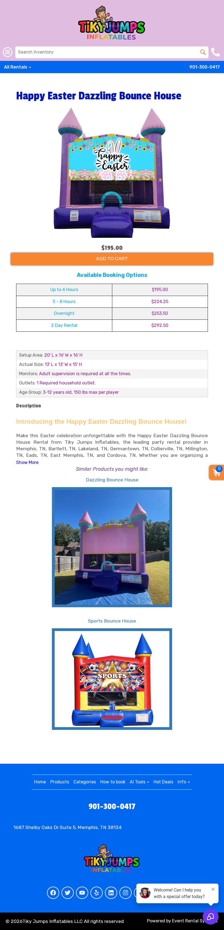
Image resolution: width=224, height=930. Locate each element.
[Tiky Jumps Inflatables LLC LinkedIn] (111, 893)
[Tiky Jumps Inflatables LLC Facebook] (53, 893)
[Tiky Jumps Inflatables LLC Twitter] (67, 893)
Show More (27, 462)
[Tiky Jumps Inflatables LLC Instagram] (125, 893)
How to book (112, 781)
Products (59, 781)
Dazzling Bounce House (112, 479)
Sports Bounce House (112, 621)
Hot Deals (163, 781)
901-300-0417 (204, 67)
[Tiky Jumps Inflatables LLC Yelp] (96, 893)
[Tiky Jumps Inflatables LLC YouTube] (82, 893)
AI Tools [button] (138, 781)
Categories (84, 781)
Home (40, 781)
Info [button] (182, 781)
